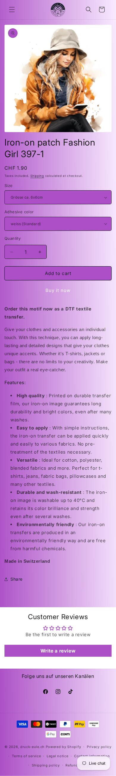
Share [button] (16, 579)
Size (8, 185)
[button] (11, 9)
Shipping (37, 175)
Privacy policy (99, 747)
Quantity (12, 238)
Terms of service (26, 756)
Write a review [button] (58, 651)
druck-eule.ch (32, 747)
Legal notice (57, 756)
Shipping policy (46, 765)
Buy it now (58, 290)
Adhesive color (19, 211)
